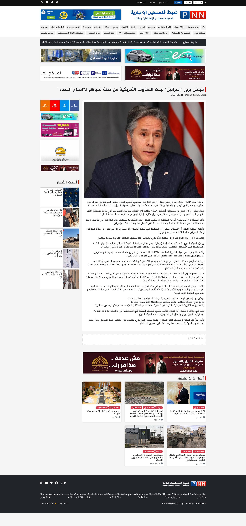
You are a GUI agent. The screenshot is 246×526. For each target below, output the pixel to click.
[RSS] (42, 3)
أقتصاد (124, 27)
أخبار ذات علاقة (191, 378)
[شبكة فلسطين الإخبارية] (168, 14)
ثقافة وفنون (47, 33)
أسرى (142, 27)
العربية (178, 2)
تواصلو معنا (141, 2)
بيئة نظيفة (109, 33)
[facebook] (57, 3)
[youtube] (47, 3)
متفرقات (87, 27)
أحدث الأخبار (67, 182)
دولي (115, 27)
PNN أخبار (144, 33)
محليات (151, 27)
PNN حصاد (179, 27)
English (188, 2)
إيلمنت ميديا (44, 503)
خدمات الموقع (164, 2)
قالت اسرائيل (57, 27)
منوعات (97, 27)
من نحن (152, 2)
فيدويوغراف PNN (127, 33)
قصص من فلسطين (181, 33)
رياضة (133, 27)
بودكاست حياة (160, 33)
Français (198, 2)
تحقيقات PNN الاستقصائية (70, 33)
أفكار (107, 27)
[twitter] (52, 3)
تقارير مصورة (73, 27)
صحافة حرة (199, 33)
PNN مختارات (164, 27)
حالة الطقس (94, 33)
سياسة (44, 27)
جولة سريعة (193, 27)
